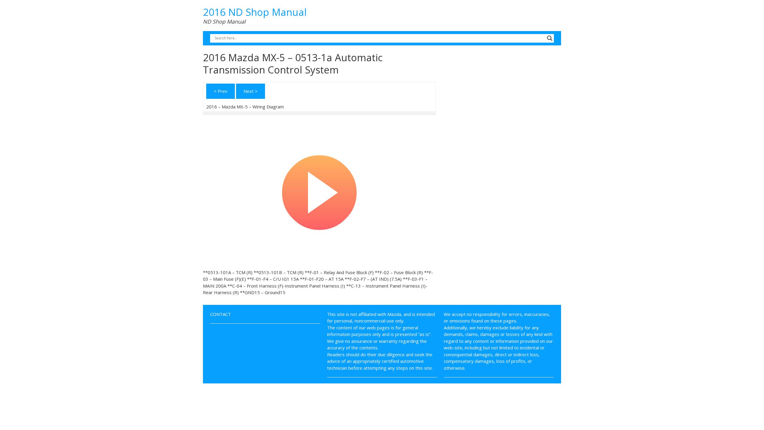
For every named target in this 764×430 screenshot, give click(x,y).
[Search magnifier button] (550, 38)
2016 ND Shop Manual (255, 12)
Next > (251, 91)
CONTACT (220, 314)
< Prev (220, 91)
